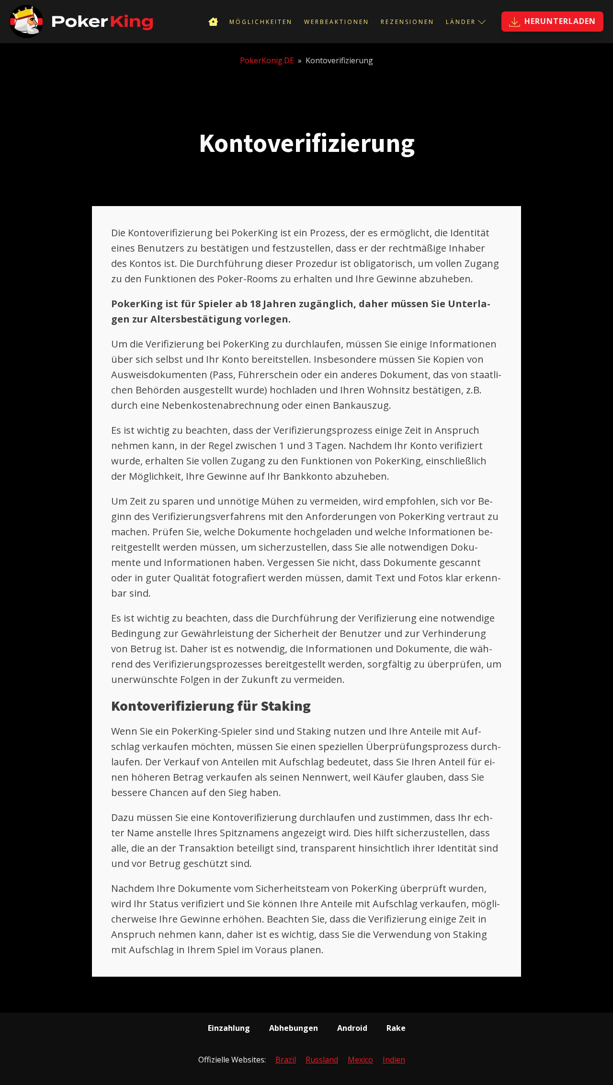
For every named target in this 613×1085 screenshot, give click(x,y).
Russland (322, 1059)
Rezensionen (407, 22)
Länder (461, 22)
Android (352, 1028)
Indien (394, 1059)
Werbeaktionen (336, 22)
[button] (552, 22)
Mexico (360, 1059)
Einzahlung (229, 1028)
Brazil (285, 1059)
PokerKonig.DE (267, 60)
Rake (396, 1028)
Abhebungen (293, 1028)
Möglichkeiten (261, 22)
